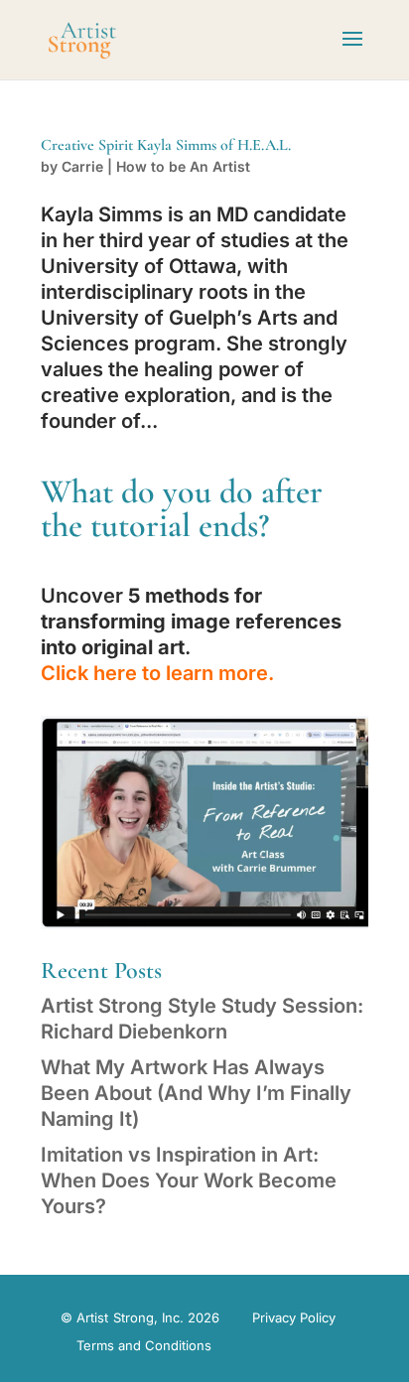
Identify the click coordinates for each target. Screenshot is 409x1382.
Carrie (82, 166)
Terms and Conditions (143, 1345)
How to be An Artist (183, 166)
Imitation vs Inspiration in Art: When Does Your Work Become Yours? (189, 1180)
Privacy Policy (294, 1317)
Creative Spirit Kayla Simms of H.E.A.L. (166, 145)
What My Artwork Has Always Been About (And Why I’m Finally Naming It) (196, 1093)
